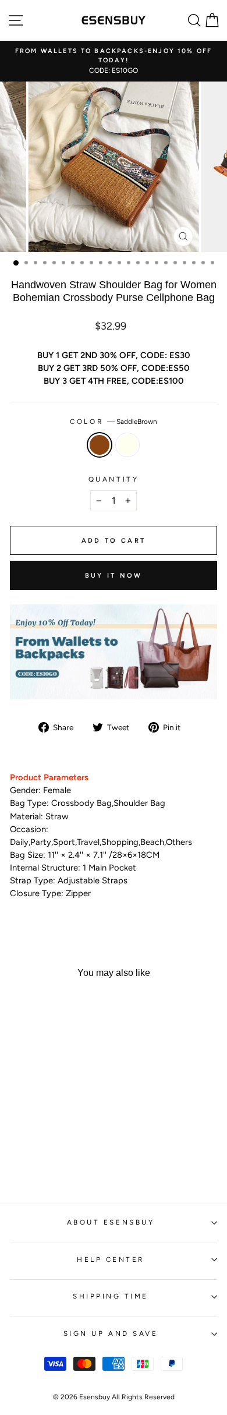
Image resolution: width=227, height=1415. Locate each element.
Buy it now (114, 575)
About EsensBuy (110, 1222)
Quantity (113, 479)
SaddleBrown (99, 445)
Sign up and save (110, 1333)
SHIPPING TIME (110, 1296)
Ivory (127, 445)
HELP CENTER (110, 1259)
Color (113, 422)
